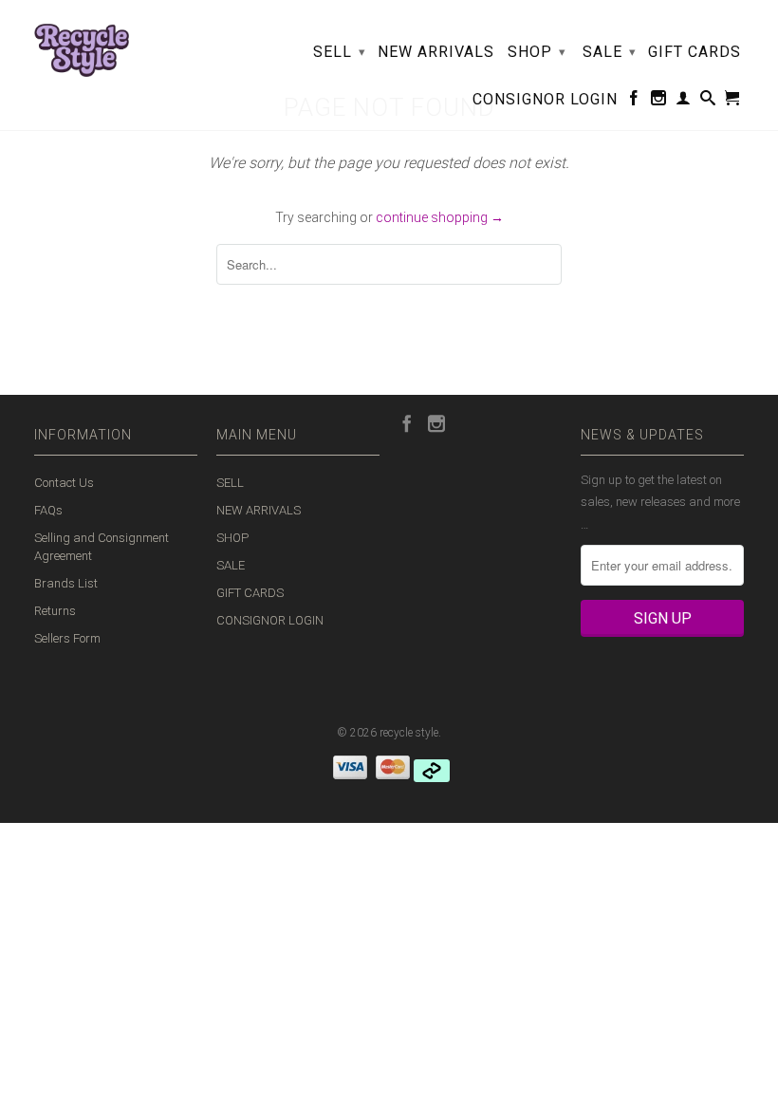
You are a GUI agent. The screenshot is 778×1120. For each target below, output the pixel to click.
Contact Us (64, 483)
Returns (55, 611)
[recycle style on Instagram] (659, 101)
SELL (339, 52)
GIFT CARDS (694, 52)
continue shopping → (440, 217)
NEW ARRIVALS (436, 52)
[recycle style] (81, 45)
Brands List (66, 583)
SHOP (537, 52)
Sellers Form (67, 638)
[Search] (708, 101)
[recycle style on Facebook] (634, 101)
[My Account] (684, 101)
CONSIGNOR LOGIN (545, 99)
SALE (610, 52)
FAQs (48, 510)
